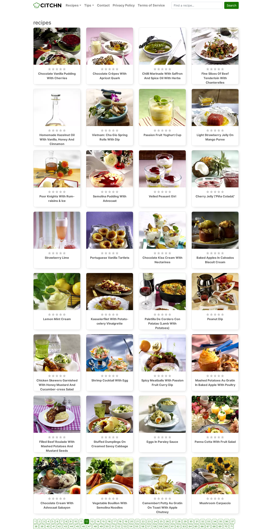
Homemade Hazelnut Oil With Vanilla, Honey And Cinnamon (57, 139)
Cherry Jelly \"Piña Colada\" (215, 196)
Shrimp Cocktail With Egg (109, 380)
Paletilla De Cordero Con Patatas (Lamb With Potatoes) (162, 323)
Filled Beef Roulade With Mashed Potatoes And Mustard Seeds (57, 446)
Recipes (72, 5)
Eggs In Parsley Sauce (162, 442)
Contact (103, 5)
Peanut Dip (215, 319)
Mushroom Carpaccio (215, 503)
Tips (87, 5)
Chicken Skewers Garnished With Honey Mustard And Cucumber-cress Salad (57, 384)
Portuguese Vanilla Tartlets (109, 257)
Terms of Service (151, 5)
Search (231, 5)
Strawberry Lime (57, 257)
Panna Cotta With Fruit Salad (215, 442)
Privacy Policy (124, 5)
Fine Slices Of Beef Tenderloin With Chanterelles (215, 78)
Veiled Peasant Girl (162, 196)
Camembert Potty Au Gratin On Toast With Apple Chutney (162, 507)
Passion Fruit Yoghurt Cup (162, 135)
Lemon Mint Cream (57, 319)
